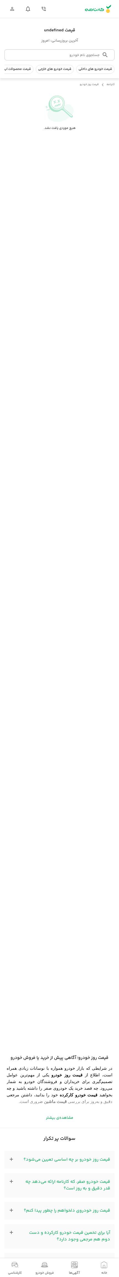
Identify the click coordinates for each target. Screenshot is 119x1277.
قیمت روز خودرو (89, 85)
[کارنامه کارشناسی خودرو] (98, 9)
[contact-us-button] (43, 8)
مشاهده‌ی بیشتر (59, 1118)
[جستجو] (105, 54)
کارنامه (111, 85)
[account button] (12, 8)
